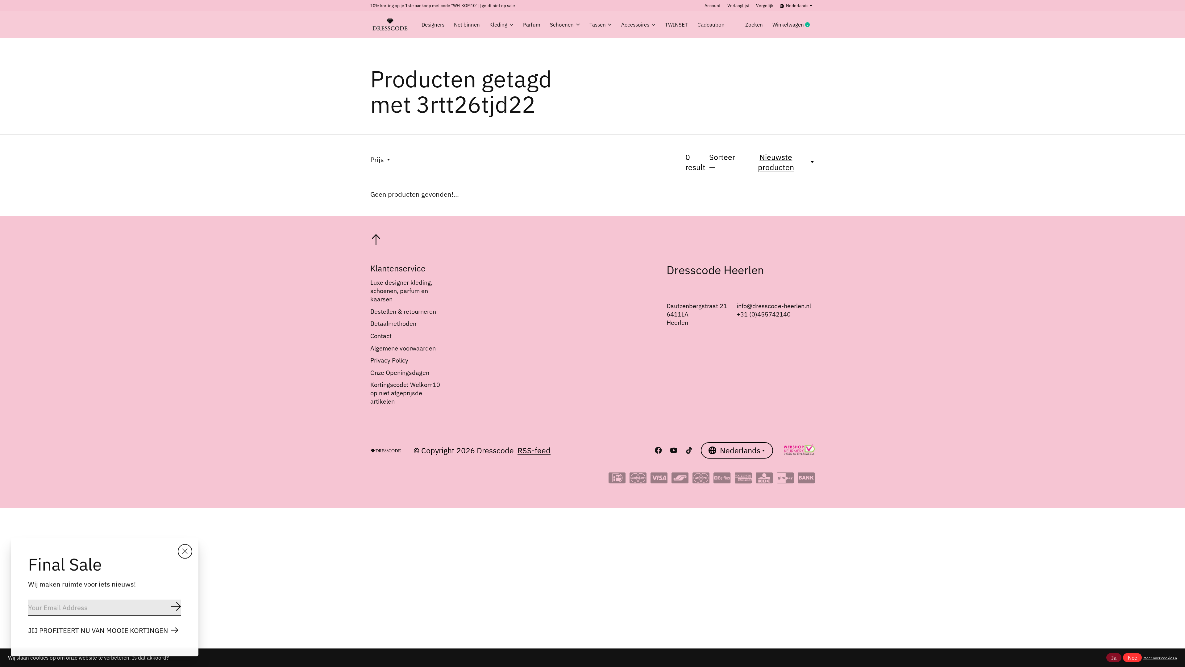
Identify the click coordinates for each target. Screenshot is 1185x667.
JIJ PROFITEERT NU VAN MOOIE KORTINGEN (98, 630)
